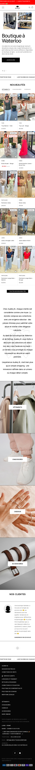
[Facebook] (15, 753)
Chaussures (17, 89)
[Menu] (3, 7)
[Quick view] (2, 98)
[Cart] (32, 7)
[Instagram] (20, 753)
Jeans (3, 237)
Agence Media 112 (6, 760)
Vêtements (6, 89)
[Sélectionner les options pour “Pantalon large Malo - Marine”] (16, 271)
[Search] (29, 7)
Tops (2, 123)
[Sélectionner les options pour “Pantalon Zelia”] (16, 196)
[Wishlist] (2, 95)
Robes (3, 160)
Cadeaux (27, 89)
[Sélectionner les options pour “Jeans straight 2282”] (16, 233)
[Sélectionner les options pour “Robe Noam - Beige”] (16, 156)
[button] (2, 70)
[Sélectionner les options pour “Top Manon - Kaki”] (16, 119)
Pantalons (4, 200)
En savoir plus (12, 65)
